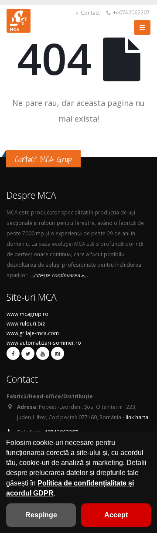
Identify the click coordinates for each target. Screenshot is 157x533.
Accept (116, 515)
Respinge (41, 515)
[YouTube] (42, 353)
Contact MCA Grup (43, 159)
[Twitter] (27, 353)
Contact (89, 12)
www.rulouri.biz (26, 323)
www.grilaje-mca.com (33, 332)
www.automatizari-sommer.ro (44, 342)
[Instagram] (57, 353)
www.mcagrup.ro (27, 313)
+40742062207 (131, 12)
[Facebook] (13, 353)
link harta (137, 417)
